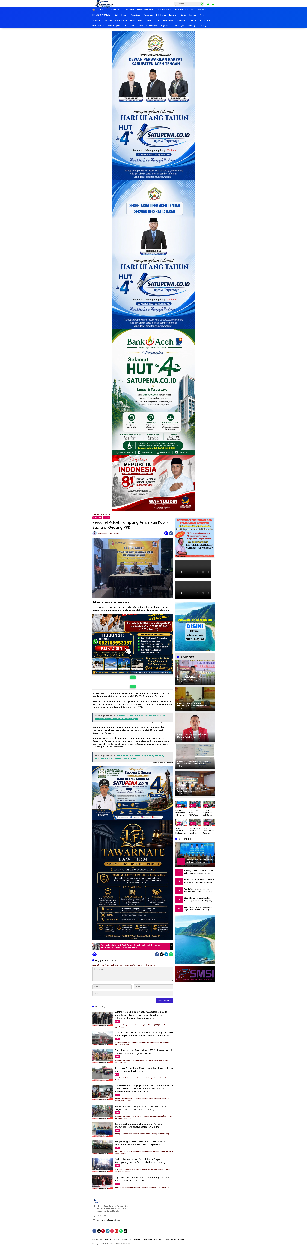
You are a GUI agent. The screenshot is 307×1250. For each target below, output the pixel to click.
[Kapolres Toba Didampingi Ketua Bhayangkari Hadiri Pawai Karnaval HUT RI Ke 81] (102, 1182)
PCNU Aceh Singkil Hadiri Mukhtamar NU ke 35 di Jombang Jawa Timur (208, 812)
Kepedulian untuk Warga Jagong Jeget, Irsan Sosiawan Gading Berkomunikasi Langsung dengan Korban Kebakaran (208, 830)
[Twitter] (162, 954)
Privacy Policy (121, 1239)
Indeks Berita (135, 1239)
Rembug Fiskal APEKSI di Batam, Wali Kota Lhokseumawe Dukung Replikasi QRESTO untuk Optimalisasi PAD (180, 812)
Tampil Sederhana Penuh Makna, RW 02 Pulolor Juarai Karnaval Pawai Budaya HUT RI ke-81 (143, 1052)
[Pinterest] (103, 1231)
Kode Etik (109, 1239)
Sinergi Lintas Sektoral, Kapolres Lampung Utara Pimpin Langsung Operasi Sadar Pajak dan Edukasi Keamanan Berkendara (195, 830)
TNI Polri (106, 518)
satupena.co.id (103, 533)
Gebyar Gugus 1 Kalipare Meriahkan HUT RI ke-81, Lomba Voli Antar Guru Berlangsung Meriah (140, 1143)
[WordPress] (108, 1231)
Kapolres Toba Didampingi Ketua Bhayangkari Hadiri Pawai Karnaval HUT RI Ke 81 (142, 1179)
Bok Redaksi (97, 1239)
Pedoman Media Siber (153, 1239)
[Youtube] (116, 1231)
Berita (117, 1021)
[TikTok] (125, 1231)
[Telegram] (166, 954)
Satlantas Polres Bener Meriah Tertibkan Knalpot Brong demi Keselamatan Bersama (144, 1069)
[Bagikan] (171, 533)
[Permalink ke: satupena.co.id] (95, 533)
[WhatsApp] (171, 954)
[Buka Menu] (213, 3)
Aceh (117, 1074)
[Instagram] (112, 1231)
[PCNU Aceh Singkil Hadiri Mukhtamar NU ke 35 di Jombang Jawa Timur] (209, 804)
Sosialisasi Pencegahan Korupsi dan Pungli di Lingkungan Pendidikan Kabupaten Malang (138, 1125)
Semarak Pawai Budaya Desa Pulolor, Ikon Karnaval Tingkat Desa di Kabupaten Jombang (142, 1108)
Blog (206, 805)
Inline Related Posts (166, 723)
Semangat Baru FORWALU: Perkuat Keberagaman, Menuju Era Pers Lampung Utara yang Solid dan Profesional (194, 812)
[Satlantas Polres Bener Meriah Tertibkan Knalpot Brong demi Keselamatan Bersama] (102, 1073)
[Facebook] (157, 954)
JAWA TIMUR (97, 518)
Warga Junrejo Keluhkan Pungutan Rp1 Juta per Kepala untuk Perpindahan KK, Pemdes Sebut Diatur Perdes (144, 1034)
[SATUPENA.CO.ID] (104, 3)
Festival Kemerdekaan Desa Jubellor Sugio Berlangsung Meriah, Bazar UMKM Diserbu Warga (140, 1161)
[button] (201, 4)
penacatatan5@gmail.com (108, 1220)
